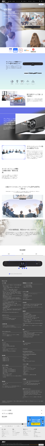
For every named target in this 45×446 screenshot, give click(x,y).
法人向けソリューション (5, 432)
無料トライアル (4, 436)
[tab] (44, 221)
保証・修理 (24, 432)
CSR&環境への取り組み (37, 432)
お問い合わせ (36, 435)
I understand (41, 444)
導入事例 (3, 435)
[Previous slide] (23, 63)
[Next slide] (43, 63)
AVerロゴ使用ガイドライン (37, 436)
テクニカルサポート (26, 435)
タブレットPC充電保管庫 (16, 432)
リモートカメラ (15, 435)
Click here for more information (34, 444)
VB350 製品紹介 (6, 18)
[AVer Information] (5, 2)
